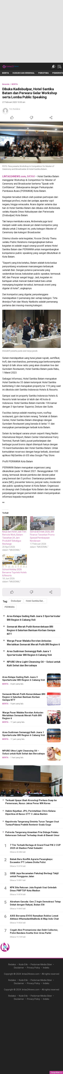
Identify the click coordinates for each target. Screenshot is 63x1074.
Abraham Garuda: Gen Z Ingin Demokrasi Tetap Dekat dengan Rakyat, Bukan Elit (35, 903)
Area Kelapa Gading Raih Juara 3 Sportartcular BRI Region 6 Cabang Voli (33, 618)
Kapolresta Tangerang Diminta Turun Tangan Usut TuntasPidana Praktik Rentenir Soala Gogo (32, 823)
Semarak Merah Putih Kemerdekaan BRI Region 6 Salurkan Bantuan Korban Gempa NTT (31, 630)
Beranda (5, 84)
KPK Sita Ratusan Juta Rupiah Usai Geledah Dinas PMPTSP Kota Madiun (33, 889)
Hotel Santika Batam (36, 601)
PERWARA (10, 607)
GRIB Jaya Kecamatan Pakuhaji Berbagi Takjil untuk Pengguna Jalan (34, 875)
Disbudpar (16, 601)
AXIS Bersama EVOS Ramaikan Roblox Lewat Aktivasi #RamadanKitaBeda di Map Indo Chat (34, 917)
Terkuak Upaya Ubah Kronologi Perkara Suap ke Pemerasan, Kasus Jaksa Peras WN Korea (31, 802)
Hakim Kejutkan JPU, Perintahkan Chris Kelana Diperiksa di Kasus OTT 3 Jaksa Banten (30, 812)
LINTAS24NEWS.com (14, 176)
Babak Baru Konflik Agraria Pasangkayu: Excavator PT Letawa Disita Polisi (31, 861)
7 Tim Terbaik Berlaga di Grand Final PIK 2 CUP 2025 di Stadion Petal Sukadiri (35, 846)
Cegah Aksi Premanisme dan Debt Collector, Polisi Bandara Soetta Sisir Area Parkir (34, 931)
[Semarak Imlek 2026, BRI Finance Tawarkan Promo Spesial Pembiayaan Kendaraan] (42, 523)
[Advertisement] (31, 31)
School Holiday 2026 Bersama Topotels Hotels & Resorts (14, 572)
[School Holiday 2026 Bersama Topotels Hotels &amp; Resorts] (14, 561)
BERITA (15, 84)
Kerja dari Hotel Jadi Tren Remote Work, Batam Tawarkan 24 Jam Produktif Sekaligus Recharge (14, 537)
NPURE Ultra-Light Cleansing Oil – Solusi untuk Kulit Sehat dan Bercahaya (33, 663)
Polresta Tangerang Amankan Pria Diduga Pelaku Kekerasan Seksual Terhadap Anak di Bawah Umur (32, 834)
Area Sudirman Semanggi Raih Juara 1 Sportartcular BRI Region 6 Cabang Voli (29, 653)
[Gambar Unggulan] (31, 142)
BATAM (31, 176)
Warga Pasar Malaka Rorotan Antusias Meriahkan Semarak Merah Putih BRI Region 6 (33, 642)
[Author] (5, 111)
